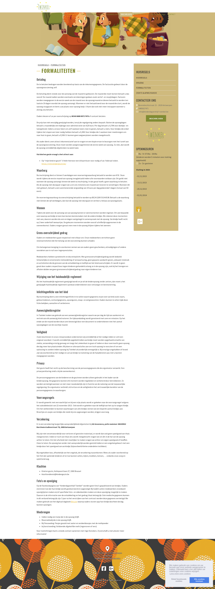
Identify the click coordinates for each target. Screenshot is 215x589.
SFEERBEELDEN (112, 14)
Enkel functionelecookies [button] (178, 580)
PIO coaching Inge (158, 14)
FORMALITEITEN (58, 65)
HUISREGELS (73, 14)
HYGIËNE (140, 83)
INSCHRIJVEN (126, 14)
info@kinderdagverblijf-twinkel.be (153, 111)
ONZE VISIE (61, 14)
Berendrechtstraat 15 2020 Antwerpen (107, 553)
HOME (52, 14)
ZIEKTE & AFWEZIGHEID (146, 93)
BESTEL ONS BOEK (141, 14)
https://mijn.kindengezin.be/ (54, 164)
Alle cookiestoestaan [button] (199, 580)
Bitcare (74, 501)
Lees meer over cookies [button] (180, 574)
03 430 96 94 (107, 556)
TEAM (83, 14)
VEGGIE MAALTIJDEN (95, 14)
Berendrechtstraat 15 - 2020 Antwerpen (155, 105)
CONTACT (171, 14)
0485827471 (144, 108)
